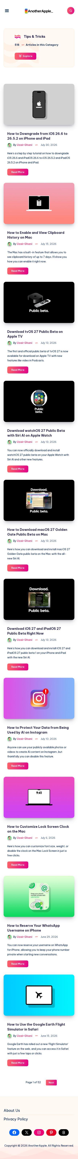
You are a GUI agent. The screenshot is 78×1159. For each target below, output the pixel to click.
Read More (19, 172)
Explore (27, 56)
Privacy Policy (16, 1119)
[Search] (70, 10)
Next (51, 1082)
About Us (12, 1110)
